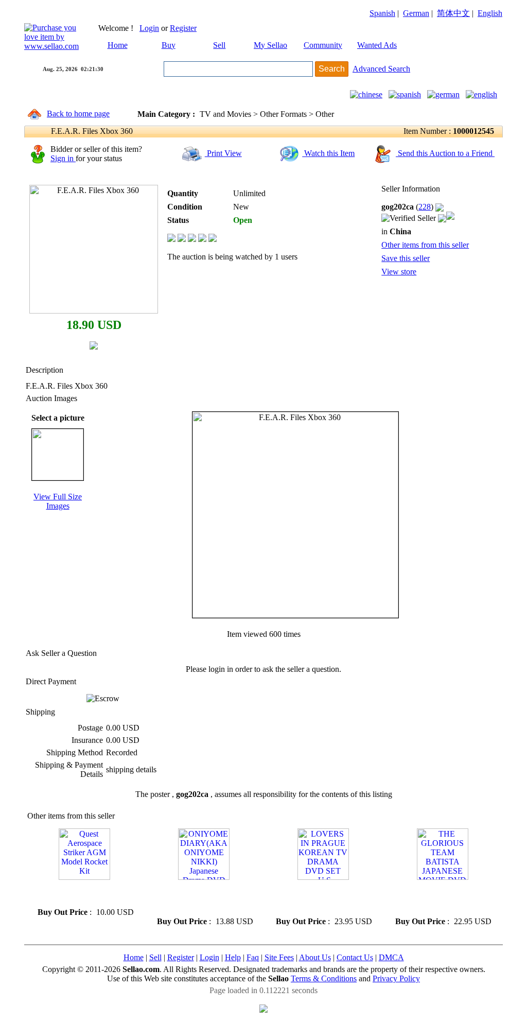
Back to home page (78, 113)
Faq (253, 957)
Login (149, 28)
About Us (315, 957)
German (416, 13)
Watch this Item (328, 153)
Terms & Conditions (324, 978)
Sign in (63, 158)
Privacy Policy (396, 978)
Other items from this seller (425, 244)
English (490, 13)
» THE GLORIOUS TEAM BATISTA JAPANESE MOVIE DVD (436, 898)
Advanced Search (381, 68)
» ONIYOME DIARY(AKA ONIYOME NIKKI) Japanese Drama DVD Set (202, 898)
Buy (168, 45)
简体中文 (453, 13)
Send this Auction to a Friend (445, 153)
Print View (223, 153)
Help (233, 957)
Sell (219, 45)
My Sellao (270, 45)
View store (398, 271)
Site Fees (279, 957)
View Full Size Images (57, 501)
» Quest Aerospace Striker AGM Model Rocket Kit (75, 894)
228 (424, 206)
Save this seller (405, 258)
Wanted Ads (377, 45)
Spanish (382, 13)
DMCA (391, 957)
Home (118, 45)
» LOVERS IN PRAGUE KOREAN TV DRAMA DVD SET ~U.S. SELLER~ (321, 898)
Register (183, 28)
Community (323, 45)
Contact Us (355, 957)
